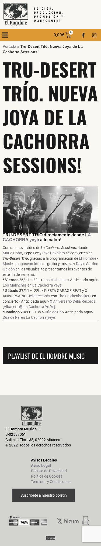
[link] (12, 253)
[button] (5, 35)
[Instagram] (94, 35)
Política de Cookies (46, 476)
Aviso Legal (41, 465)
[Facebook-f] (83, 35)
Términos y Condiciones (50, 481)
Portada (9, 46)
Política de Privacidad (49, 471)
